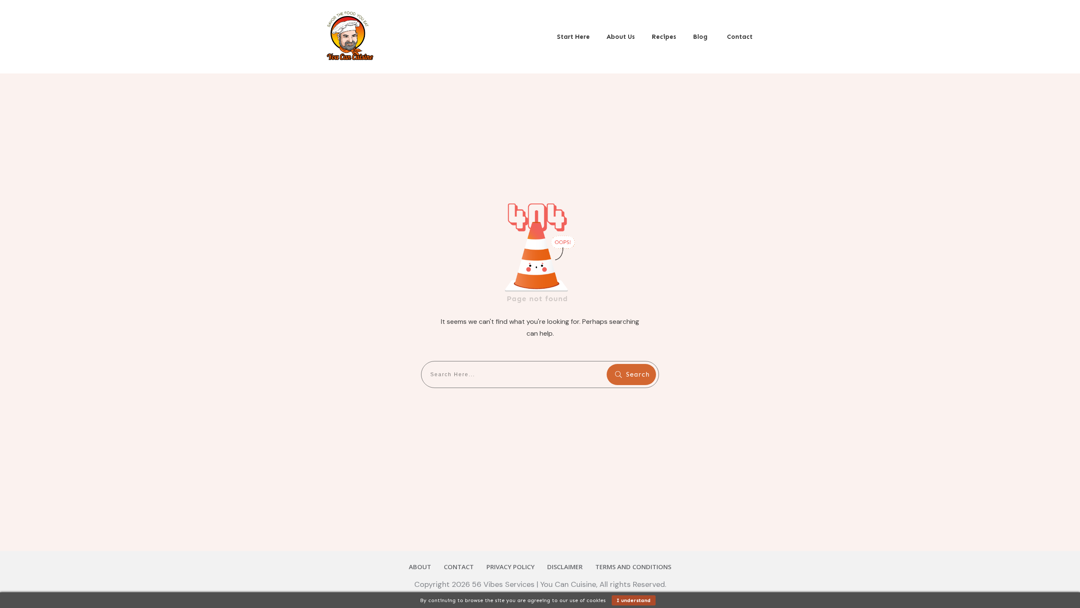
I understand (634, 600)
